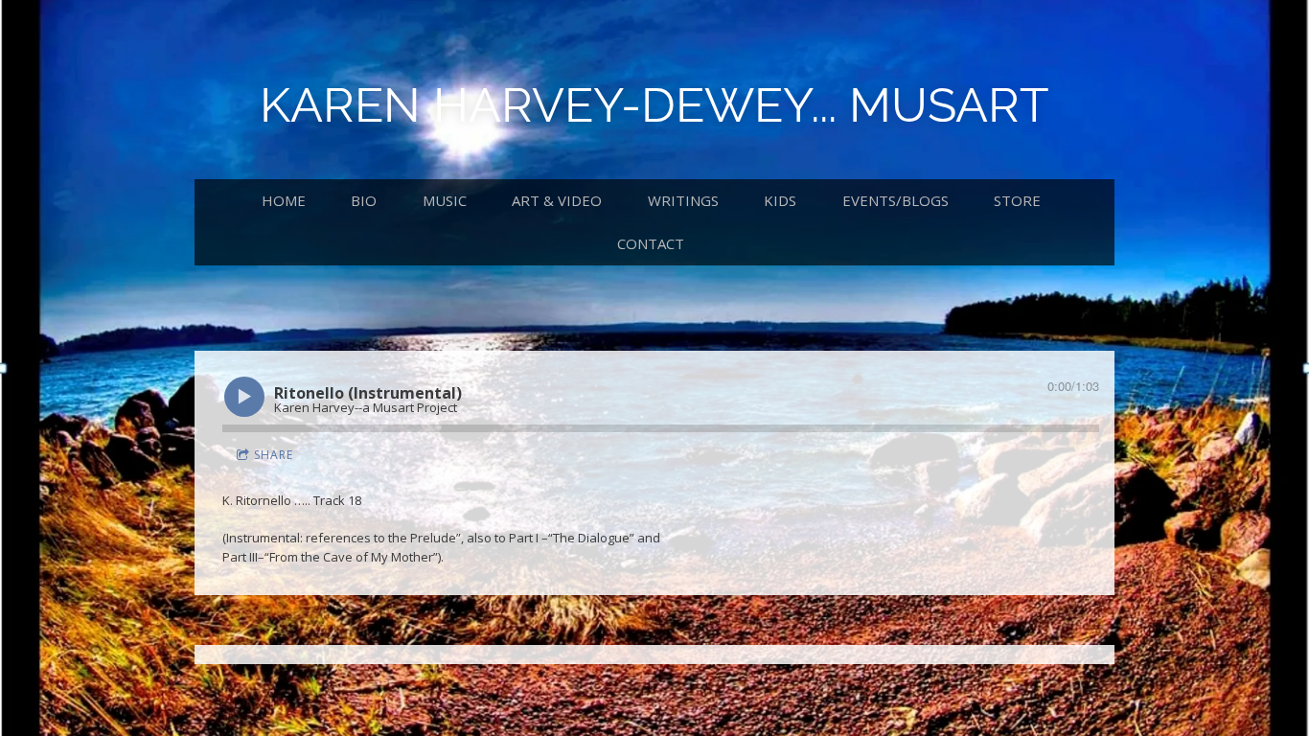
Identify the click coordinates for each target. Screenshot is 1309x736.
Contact (650, 243)
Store (1017, 200)
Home (284, 200)
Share (273, 455)
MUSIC (445, 200)
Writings (683, 200)
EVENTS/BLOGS (895, 200)
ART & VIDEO (557, 200)
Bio (364, 200)
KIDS (780, 200)
